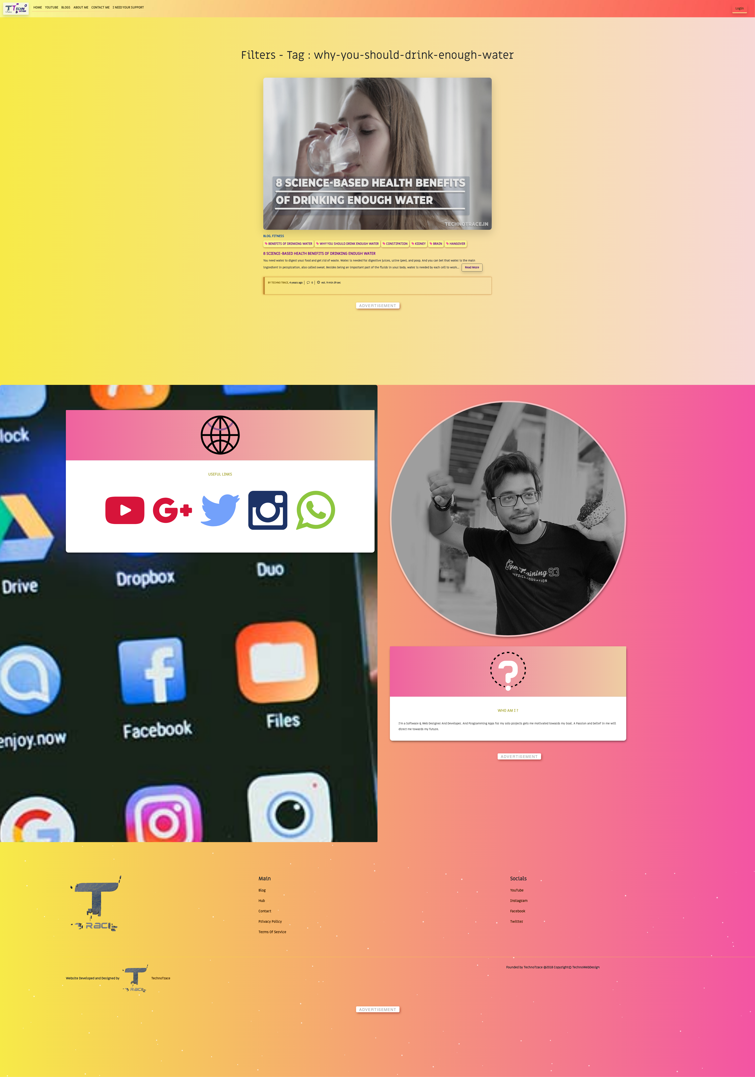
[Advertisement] (189, 339)
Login (740, 8)
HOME (38, 7)
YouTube (517, 890)
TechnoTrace (160, 978)
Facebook (517, 911)
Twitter (516, 921)
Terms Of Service (272, 932)
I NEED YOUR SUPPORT (128, 7)
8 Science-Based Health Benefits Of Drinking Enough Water (319, 253)
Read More (472, 267)
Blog (262, 890)
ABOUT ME (81, 7)
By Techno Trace (278, 282)
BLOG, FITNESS (273, 236)
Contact (265, 911)
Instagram (519, 901)
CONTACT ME (100, 7)
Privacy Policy (270, 921)
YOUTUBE (51, 7)
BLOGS (65, 7)
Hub (262, 901)
